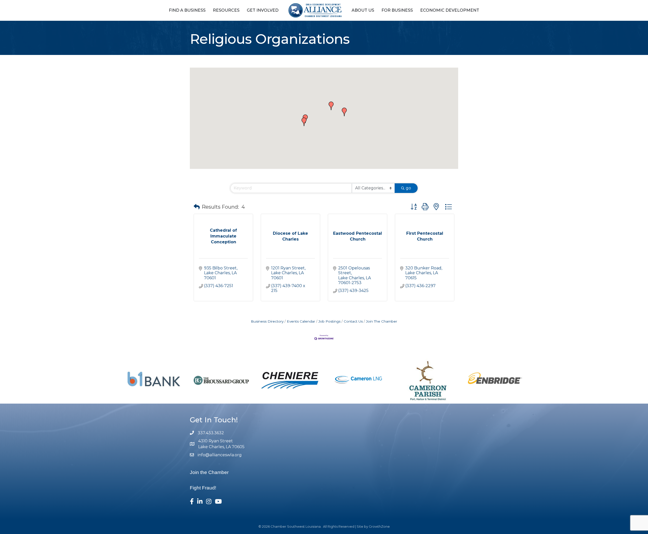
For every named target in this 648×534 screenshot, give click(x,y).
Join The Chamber (381, 321)
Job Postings (329, 321)
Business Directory (267, 321)
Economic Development (449, 10)
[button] (304, 121)
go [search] (408, 188)
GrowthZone (379, 526)
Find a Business (187, 10)
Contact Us (353, 321)
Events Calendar (301, 321)
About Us (363, 10)
